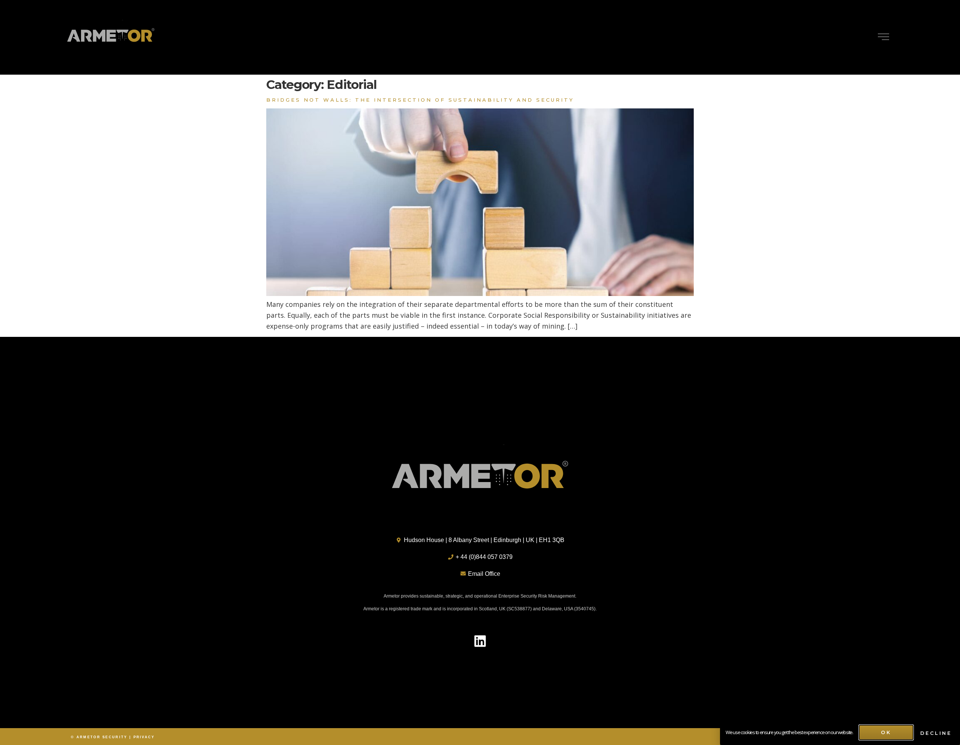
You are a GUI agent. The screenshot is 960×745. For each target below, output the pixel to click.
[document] (480, 372)
